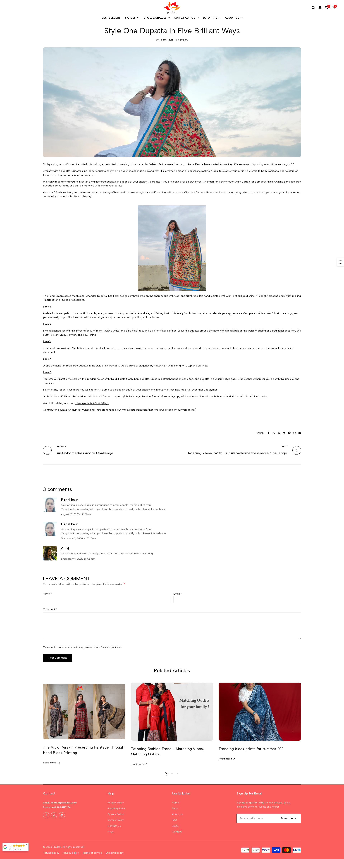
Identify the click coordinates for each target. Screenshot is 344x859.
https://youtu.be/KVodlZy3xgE (92, 403)
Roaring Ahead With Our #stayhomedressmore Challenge (237, 453)
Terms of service (92, 852)
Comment (50, 609)
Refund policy (51, 852)
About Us (177, 814)
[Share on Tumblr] (284, 433)
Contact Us (114, 825)
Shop (175, 808)
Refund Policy (116, 802)
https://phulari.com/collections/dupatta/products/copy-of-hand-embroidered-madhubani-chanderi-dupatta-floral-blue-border (192, 396)
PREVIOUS (61, 446)
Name (47, 593)
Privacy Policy (116, 814)
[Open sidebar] (340, 262)
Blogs (175, 825)
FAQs (111, 831)
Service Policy (116, 820)
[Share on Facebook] (268, 433)
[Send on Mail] (299, 433)
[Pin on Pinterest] (279, 433)
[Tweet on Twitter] (274, 433)
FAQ (174, 820)
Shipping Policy (116, 808)
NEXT (284, 446)
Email (177, 593)
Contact (177, 831)
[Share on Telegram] (289, 433)
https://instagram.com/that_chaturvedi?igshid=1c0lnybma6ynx (158, 409)
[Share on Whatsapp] (294, 433)
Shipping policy (114, 852)
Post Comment (58, 657)
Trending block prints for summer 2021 (252, 749)
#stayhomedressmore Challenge (85, 453)
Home (175, 802)
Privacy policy (71, 852)
